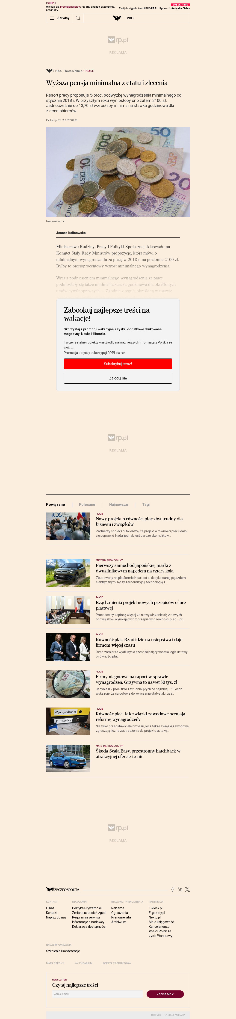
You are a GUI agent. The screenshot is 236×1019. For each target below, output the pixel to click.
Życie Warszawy (160, 936)
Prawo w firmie (73, 71)
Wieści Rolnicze (160, 931)
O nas (50, 908)
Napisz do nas (56, 917)
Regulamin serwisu (86, 917)
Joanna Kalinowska (71, 233)
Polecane (87, 504)
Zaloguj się (118, 378)
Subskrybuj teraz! (118, 364)
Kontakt (51, 913)
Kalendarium (83, 963)
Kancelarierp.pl (159, 926)
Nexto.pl (155, 917)
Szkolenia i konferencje (63, 951)
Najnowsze (118, 504)
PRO (130, 18)
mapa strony (55, 963)
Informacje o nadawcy (88, 922)
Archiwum (118, 922)
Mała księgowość (161, 922)
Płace (89, 71)
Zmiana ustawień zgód (89, 913)
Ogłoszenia (119, 913)
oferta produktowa (117, 963)
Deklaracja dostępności (89, 926)
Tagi (146, 504)
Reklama (117, 908)
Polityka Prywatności (87, 908)
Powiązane (55, 504)
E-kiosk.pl (155, 908)
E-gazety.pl (157, 913)
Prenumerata (121, 917)
